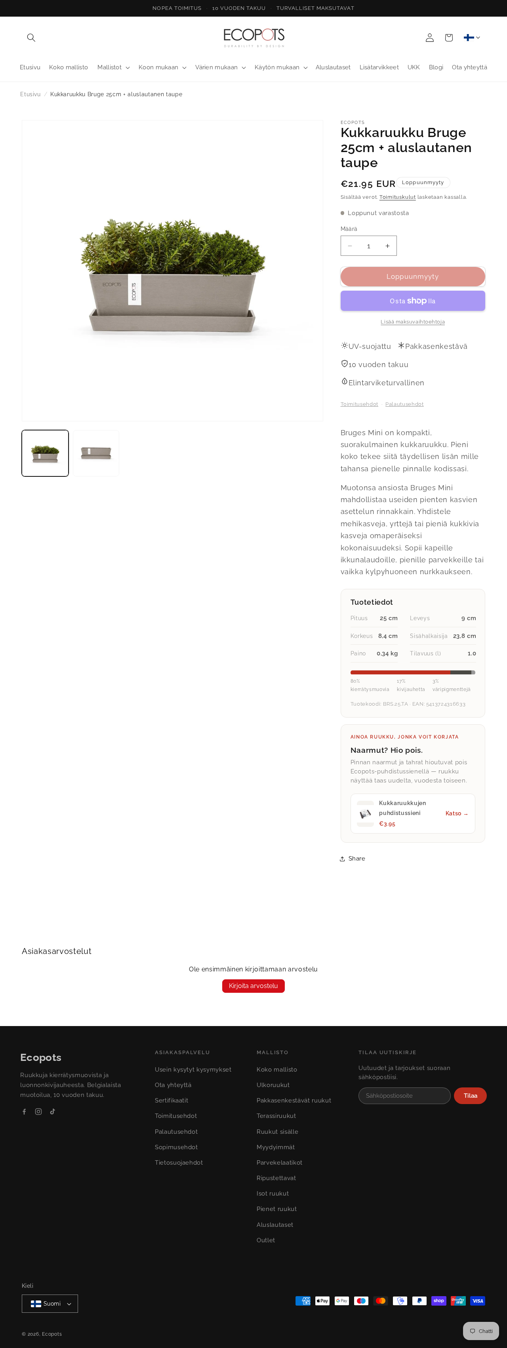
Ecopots (52, 1334)
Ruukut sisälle (277, 1131)
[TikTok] (52, 1112)
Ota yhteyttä (173, 1085)
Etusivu (30, 94)
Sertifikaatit (172, 1100)
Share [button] (357, 858)
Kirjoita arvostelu (253, 986)
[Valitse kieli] (472, 37)
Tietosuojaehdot (179, 1162)
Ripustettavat (276, 1178)
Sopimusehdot (176, 1147)
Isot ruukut (273, 1193)
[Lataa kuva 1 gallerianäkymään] (45, 453)
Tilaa (470, 1095)
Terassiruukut (276, 1116)
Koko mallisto (277, 1069)
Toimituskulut (397, 197)
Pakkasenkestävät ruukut (294, 1100)
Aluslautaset (275, 1224)
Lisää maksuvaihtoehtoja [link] (413, 322)
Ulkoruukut (273, 1085)
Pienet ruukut (277, 1209)
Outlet (266, 1240)
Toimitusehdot (360, 404)
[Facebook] (24, 1112)
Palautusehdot (404, 404)
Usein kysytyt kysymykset (193, 1069)
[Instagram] (38, 1112)
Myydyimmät (276, 1147)
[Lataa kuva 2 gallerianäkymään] (96, 453)
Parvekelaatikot (280, 1162)
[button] (31, 37)
